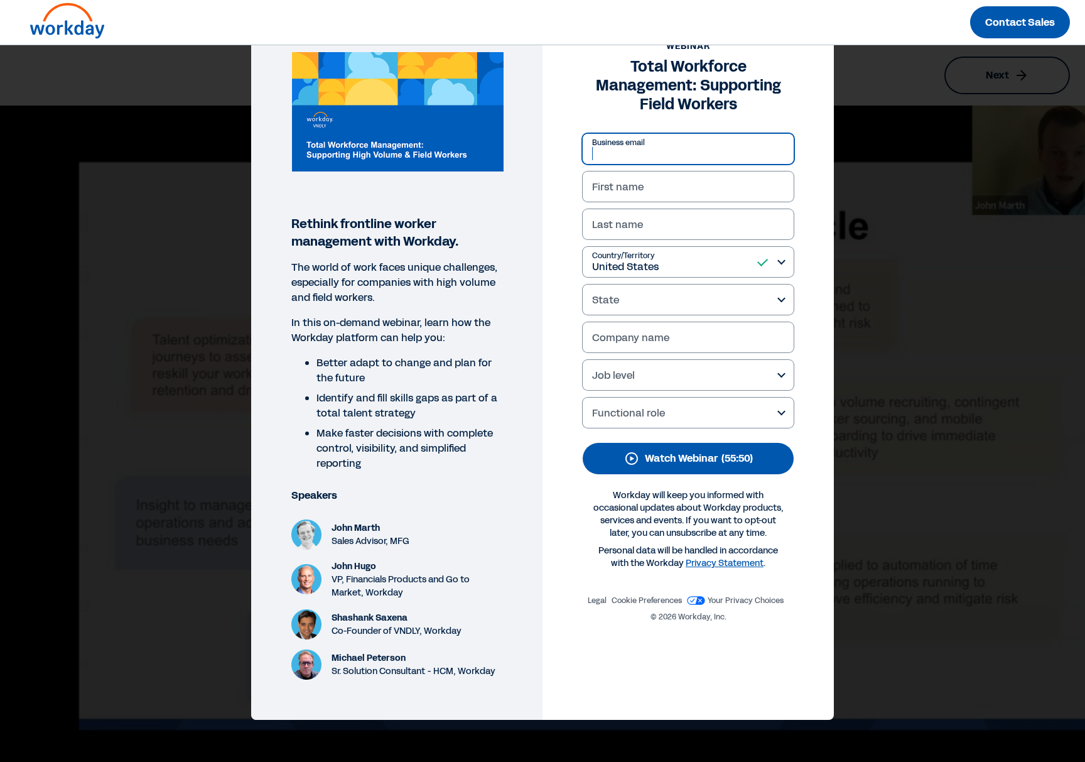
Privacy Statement (725, 563)
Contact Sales (1020, 22)
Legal (597, 601)
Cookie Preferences (647, 601)
